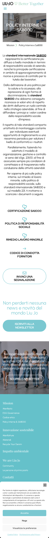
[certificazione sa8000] (24, 206)
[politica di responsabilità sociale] (24, 219)
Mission (8, 403)
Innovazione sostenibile (18, 430)
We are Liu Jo (11, 460)
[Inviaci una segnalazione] (24, 273)
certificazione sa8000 (25, 211)
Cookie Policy (12, 534)
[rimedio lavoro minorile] (24, 235)
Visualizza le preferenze (24, 528)
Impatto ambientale (16, 451)
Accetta (25, 513)
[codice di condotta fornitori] (24, 248)
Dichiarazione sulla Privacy (29, 534)
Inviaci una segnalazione (24, 278)
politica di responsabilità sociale (24, 225)
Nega (24, 520)
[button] (45, 485)
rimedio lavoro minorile (24, 239)
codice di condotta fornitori (24, 254)
